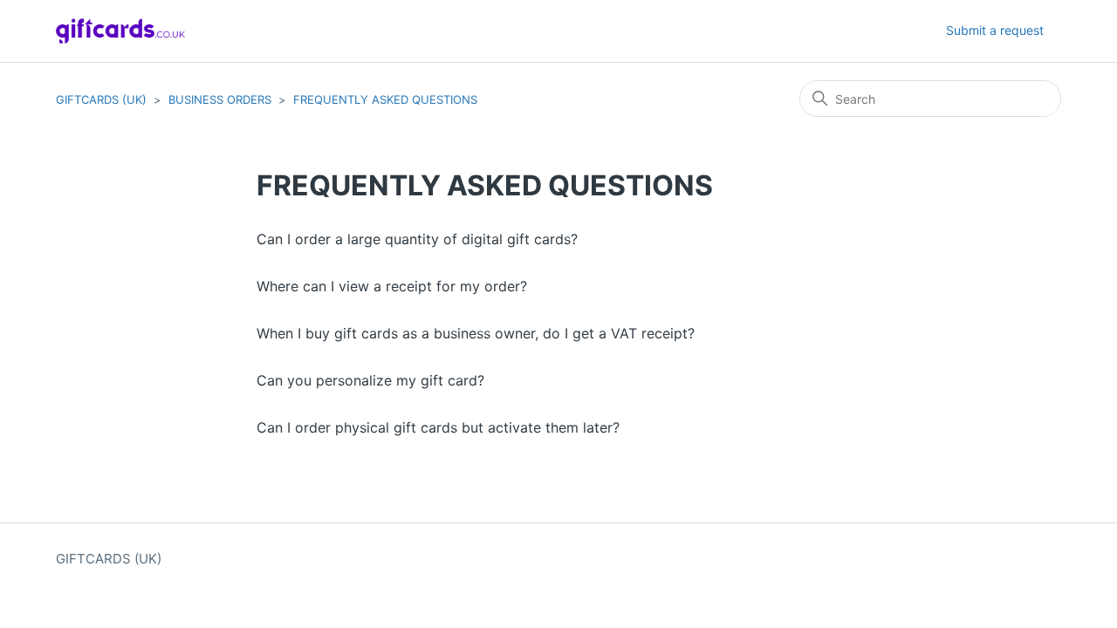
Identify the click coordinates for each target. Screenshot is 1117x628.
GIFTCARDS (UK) (101, 99)
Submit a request (995, 30)
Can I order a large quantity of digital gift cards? (417, 239)
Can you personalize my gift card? (370, 380)
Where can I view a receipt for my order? (392, 286)
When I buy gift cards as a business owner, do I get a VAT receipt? (476, 333)
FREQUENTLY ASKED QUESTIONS (385, 99)
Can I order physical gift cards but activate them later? (438, 427)
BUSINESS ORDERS (219, 99)
